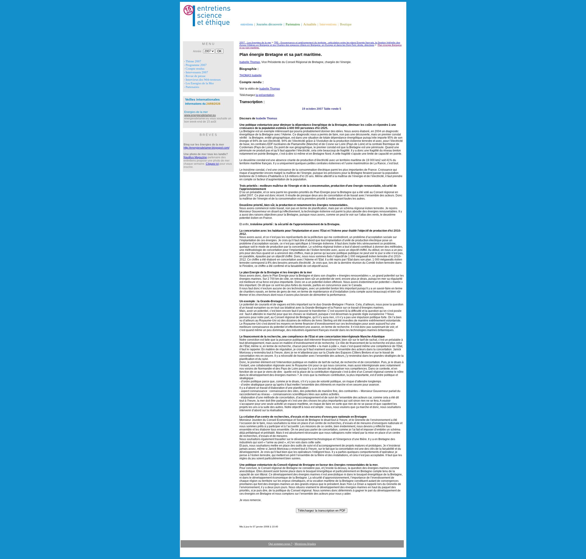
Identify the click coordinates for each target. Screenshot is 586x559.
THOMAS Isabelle (250, 75)
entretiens (247, 24)
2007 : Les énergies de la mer (255, 42)
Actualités (309, 24)
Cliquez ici (212, 163)
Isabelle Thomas (249, 62)
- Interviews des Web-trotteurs (202, 79)
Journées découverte (269, 24)
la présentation (265, 95)
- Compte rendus (194, 68)
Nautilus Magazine (195, 157)
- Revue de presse (195, 76)
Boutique (346, 24)
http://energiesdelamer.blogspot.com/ (206, 147)
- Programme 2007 (195, 65)
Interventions (328, 24)
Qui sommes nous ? (280, 543)
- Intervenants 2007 (196, 72)
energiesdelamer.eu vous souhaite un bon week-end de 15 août (207, 120)
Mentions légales (305, 543)
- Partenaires (191, 87)
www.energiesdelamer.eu (200, 115)
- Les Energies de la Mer (199, 83)
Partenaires (293, 24)
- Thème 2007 (192, 61)
